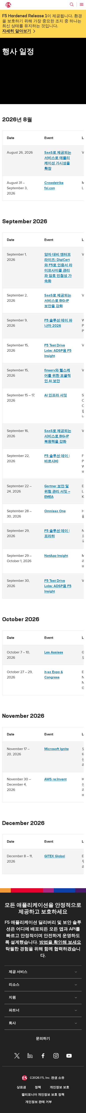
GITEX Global (54, 856)
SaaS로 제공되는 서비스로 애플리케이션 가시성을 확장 (57, 160)
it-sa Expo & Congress (53, 675)
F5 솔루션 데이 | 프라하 (56, 533)
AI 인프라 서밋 (55, 395)
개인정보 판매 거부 (38, 1102)
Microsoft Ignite (56, 749)
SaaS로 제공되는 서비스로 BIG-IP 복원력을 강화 (57, 436)
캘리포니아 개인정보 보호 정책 (43, 1094)
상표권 (21, 1087)
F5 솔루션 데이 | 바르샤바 (56, 458)
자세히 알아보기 (16, 31)
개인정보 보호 (59, 1087)
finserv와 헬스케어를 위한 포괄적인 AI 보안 (57, 375)
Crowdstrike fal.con (54, 185)
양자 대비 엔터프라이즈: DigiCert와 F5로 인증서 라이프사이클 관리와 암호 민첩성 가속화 (58, 267)
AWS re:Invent (55, 779)
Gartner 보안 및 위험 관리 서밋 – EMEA (57, 491)
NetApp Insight (56, 556)
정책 (38, 1087)
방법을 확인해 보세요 (60, 942)
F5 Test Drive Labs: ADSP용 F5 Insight (57, 350)
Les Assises (53, 652)
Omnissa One (55, 511)
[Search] (71, 4)
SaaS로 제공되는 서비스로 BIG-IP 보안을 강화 (57, 300)
